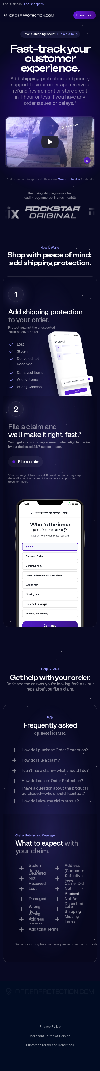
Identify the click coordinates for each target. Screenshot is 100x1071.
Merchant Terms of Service (50, 1036)
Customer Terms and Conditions (50, 1045)
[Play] (50, 142)
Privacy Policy (50, 1026)
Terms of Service (69, 179)
